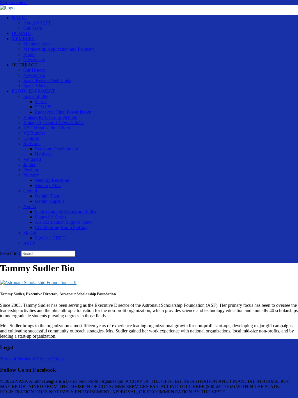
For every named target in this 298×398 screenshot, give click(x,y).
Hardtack (43, 154)
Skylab (29, 232)
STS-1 (41, 101)
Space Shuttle (35, 96)
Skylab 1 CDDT (50, 237)
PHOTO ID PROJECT (33, 91)
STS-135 (43, 106)
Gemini (30, 190)
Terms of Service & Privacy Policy (32, 358)
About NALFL (37, 22)
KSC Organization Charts (47, 127)
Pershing (31, 169)
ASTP (29, 243)
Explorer (31, 138)
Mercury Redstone (52, 180)
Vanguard (32, 159)
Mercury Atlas (48, 185)
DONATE (21, 33)
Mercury (31, 174)
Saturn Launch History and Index (65, 211)
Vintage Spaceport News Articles (53, 122)
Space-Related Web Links (47, 80)
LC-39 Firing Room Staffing (61, 227)
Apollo (29, 206)
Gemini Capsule (50, 201)
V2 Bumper (34, 133)
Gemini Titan (47, 195)
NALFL (19, 17)
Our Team (32, 28)
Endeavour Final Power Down (63, 112)
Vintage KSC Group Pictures (50, 117)
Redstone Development (56, 148)
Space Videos (35, 85)
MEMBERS (23, 38)
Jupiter (29, 164)
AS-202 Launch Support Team (63, 222)
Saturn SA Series (50, 216)
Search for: (10, 253)
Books (29, 54)
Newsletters (34, 59)
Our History (34, 70)
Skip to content (14, 2)
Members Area (36, 43)
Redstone (31, 143)
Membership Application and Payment (58, 49)
